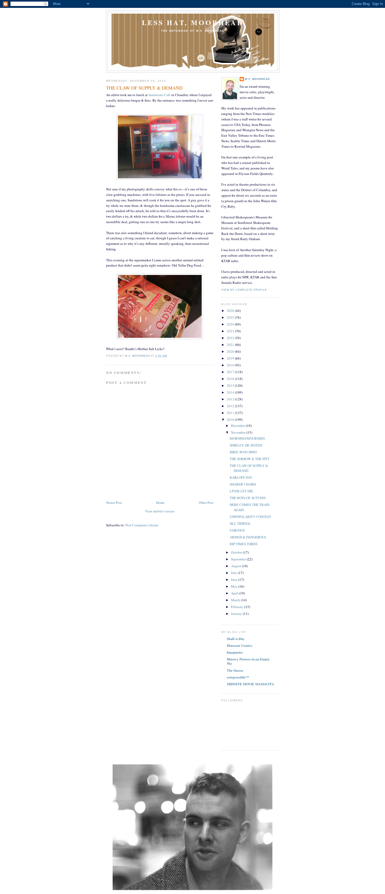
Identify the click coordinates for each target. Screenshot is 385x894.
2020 (231, 351)
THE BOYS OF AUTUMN (248, 497)
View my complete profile (244, 289)
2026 (231, 310)
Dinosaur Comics (239, 645)
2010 (231, 419)
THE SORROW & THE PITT (250, 458)
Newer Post (114, 502)
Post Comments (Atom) (141, 525)
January (237, 613)
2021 (231, 344)
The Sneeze (235, 670)
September (239, 559)
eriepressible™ (238, 677)
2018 (231, 365)
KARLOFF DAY (241, 477)
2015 (231, 385)
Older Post (206, 502)
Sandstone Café (159, 94)
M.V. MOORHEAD (257, 79)
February (237, 606)
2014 (231, 392)
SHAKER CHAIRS (243, 484)
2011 (231, 412)
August (236, 566)
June (234, 579)
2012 (231, 406)
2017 (231, 371)
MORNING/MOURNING (247, 438)
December (238, 425)
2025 (231, 317)
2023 (231, 331)
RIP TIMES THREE (244, 544)
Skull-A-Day (236, 638)
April (235, 593)
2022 (231, 337)
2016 (231, 378)
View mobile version (159, 511)
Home (160, 502)
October (237, 552)
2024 (231, 324)
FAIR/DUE (237, 530)
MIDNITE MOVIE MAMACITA (250, 683)
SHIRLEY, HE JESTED (246, 445)
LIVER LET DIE (241, 491)
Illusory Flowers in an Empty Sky (248, 661)
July (234, 572)
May (234, 586)
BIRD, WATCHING (243, 452)
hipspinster (235, 652)
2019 (231, 358)
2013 (231, 399)
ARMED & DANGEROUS (248, 537)
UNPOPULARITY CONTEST (250, 516)
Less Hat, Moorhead (193, 22)
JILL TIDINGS (240, 523)
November (238, 432)
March (236, 600)
